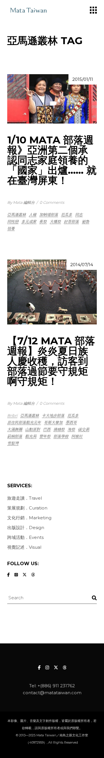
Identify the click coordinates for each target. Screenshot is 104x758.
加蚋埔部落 (48, 214)
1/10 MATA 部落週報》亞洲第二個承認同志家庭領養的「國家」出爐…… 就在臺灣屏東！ (51, 160)
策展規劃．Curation (27, 508)
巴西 (47, 429)
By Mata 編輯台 (21, 202)
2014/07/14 (81, 264)
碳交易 (83, 429)
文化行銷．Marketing (29, 517)
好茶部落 (71, 221)
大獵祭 (55, 221)
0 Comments (52, 202)
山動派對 (32, 429)
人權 (32, 214)
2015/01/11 (82, 79)
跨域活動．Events (25, 537)
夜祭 (43, 221)
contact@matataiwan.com (52, 692)
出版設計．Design (25, 527)
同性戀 (12, 221)
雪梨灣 (12, 443)
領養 (11, 228)
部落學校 (60, 436)
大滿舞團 (14, 429)
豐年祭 (45, 436)
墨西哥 (71, 422)
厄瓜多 (66, 214)
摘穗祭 (59, 429)
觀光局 (30, 436)
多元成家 (28, 221)
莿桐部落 (14, 436)
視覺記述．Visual (24, 547)
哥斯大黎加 (53, 422)
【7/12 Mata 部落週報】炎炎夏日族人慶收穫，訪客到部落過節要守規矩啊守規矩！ (51, 361)
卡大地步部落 (53, 415)
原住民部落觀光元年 (24, 422)
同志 (79, 214)
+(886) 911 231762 (56, 685)
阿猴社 (77, 436)
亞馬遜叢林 (16, 214)
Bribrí (12, 415)
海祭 (71, 429)
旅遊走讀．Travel (24, 498)
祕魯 (85, 221)
